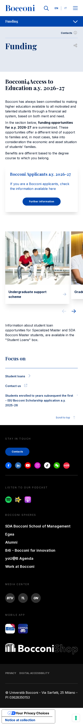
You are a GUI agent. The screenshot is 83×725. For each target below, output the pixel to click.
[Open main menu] (75, 8)
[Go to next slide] (73, 312)
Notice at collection (20, 720)
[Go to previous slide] (64, 312)
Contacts (66, 32)
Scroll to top (63, 417)
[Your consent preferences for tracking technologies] (76, 718)
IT (65, 8)
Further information (41, 201)
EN (56, 8)
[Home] (20, 8)
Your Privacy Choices (32, 713)
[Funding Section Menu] (75, 21)
